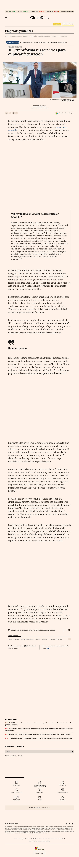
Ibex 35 (8, 11)
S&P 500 (19, 11)
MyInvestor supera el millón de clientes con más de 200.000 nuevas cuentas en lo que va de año (41, 738)
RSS (34, 841)
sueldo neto (62, 785)
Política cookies (29, 838)
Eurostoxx (13, 755)
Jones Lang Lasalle (13, 639)
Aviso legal (21, 838)
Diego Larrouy (39, 106)
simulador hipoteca (39, 785)
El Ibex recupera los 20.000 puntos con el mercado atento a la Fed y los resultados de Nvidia (39, 734)
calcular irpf (16, 785)
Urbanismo (44, 639)
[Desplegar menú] (6, 17)
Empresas (52, 639)
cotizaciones (16, 799)
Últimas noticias (62, 36)
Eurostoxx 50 (49, 11)
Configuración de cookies (39, 838)
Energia (25, 36)
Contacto (16, 838)
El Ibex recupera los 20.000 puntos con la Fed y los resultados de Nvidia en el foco (43, 42)
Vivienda (37, 639)
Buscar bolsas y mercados (14, 746)
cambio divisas (39, 792)
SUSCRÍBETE (57, 24)
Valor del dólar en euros (67, 11)
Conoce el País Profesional (39, 807)
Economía (59, 639)
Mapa (30, 841)
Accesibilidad (61, 838)
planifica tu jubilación (16, 792)
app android (62, 799)
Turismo (54, 36)
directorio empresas (62, 792)
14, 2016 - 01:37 (42, 108)
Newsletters (38, 841)
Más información (13, 648)
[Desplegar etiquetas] (69, 639)
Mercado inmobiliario (44, 36)
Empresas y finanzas (19, 31)
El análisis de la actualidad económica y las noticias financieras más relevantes (33, 630)
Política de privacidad (52, 838)
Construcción (33, 36)
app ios (39, 799)
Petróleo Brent (34, 11)
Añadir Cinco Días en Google (65, 113)
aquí (48, 648)
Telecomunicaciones (16, 36)
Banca (7, 36)
